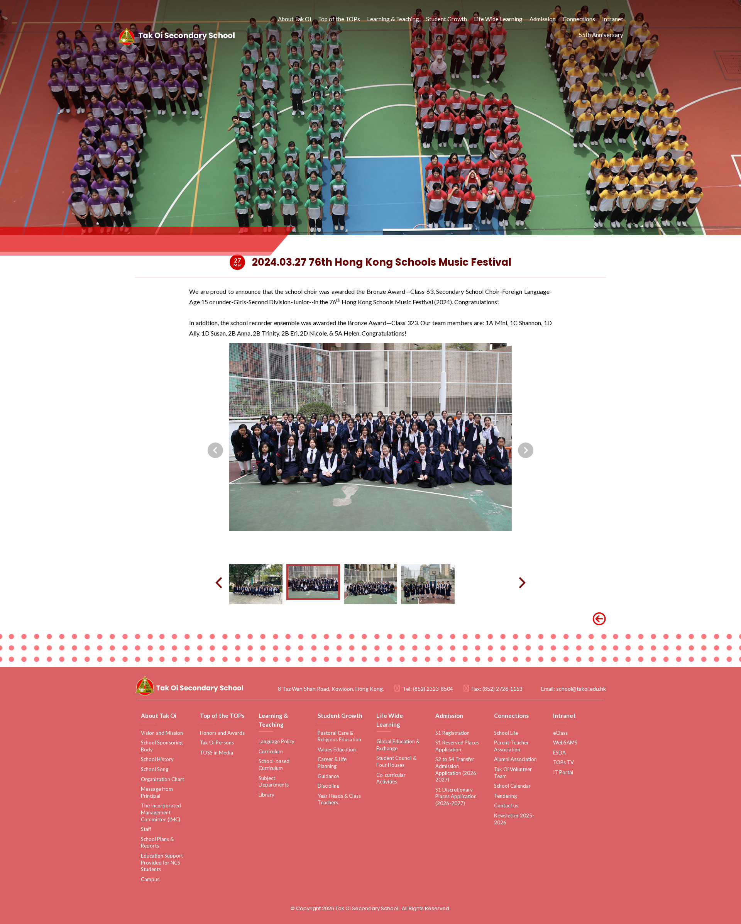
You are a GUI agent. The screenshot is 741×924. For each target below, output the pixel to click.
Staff (146, 829)
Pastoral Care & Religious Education (339, 736)
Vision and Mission (162, 733)
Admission (543, 18)
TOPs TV (563, 762)
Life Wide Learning (498, 18)
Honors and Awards (222, 733)
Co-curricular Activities (391, 778)
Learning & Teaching (393, 18)
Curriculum (271, 751)
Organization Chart (162, 779)
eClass (560, 733)
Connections (579, 18)
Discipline (328, 786)
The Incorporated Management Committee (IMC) (161, 812)
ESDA (559, 752)
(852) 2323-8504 (433, 688)
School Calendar (512, 786)
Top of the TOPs (339, 18)
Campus (150, 879)
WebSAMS (565, 742)
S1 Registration (452, 733)
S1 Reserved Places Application (457, 746)
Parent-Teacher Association (511, 746)
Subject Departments (274, 781)
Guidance (328, 776)
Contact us (506, 805)
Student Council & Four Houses (396, 761)
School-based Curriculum (274, 764)
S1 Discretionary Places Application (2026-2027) (456, 796)
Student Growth (446, 18)
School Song (154, 769)
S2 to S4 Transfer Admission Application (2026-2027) (456, 769)
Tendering (505, 796)
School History (157, 759)
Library (266, 795)
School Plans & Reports (157, 842)
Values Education (337, 749)
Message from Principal (157, 792)
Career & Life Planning (332, 762)
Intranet (612, 18)
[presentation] (215, 450)
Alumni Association (515, 759)
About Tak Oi (294, 18)
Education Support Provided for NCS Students (162, 862)
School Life (506, 733)
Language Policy (276, 741)
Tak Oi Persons (217, 742)
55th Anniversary (601, 34)
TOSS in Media (216, 752)
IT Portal (563, 772)
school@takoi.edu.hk (581, 688)
